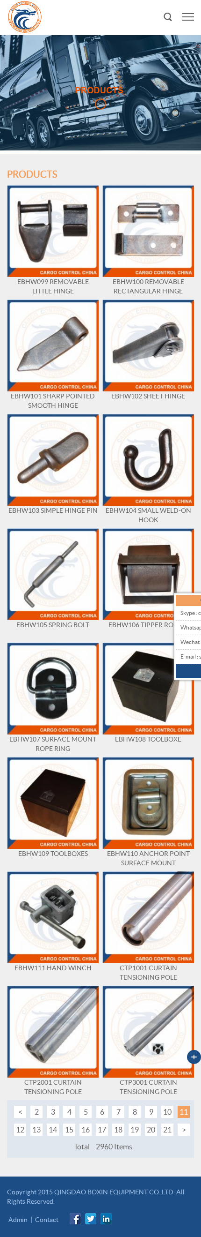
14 (53, 1129)
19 (134, 1129)
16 (85, 1129)
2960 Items (114, 1146)
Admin (18, 1219)
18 (118, 1129)
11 (183, 1112)
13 (36, 1129)
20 (151, 1129)
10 (167, 1112)
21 (167, 1129)
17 (102, 1129)
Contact (46, 1219)
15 (69, 1129)
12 (20, 1129)
